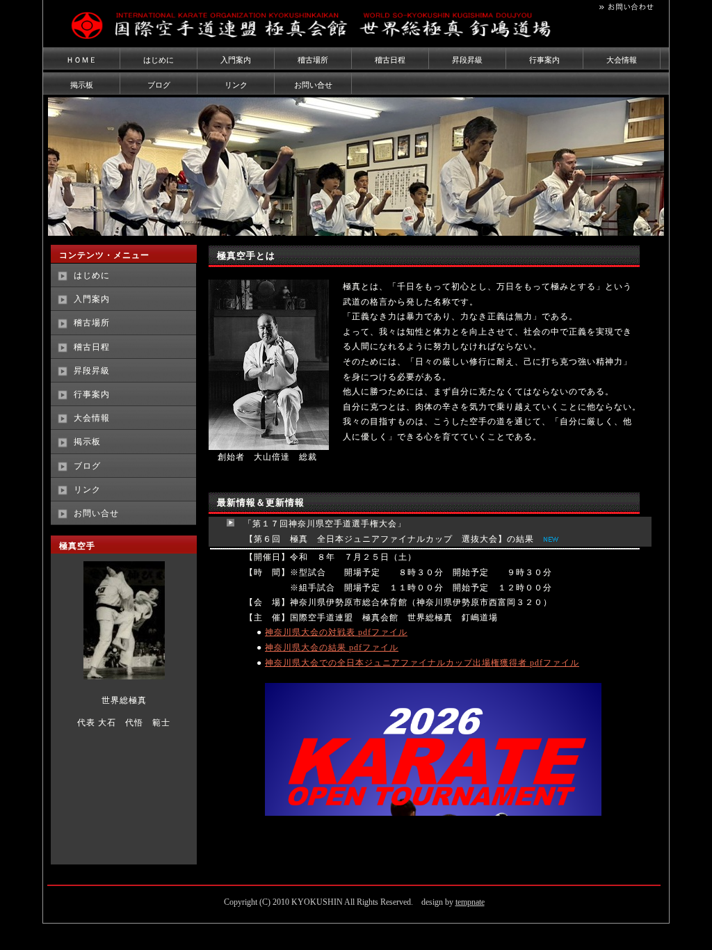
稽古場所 (313, 60)
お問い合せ (313, 85)
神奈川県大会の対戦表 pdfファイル (336, 632)
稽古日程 (390, 60)
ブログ (158, 85)
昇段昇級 (467, 60)
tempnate (470, 902)
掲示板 (81, 85)
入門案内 (235, 60)
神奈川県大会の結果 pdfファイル (331, 647)
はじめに (158, 60)
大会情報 (621, 60)
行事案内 (544, 60)
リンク (236, 85)
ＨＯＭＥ (81, 60)
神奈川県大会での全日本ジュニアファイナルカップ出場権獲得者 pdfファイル (422, 663)
